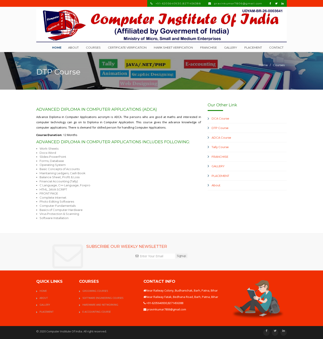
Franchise (208, 47)
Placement (253, 47)
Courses (93, 47)
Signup (181, 256)
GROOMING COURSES (95, 290)
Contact (276, 47)
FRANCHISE (220, 156)
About (73, 47)
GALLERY (218, 166)
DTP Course (220, 128)
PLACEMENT (220, 176)
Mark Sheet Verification (173, 47)
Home (57, 47)
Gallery (230, 47)
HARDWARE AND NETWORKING (100, 304)
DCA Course (220, 118)
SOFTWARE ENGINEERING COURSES (102, 297)
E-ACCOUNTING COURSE (96, 311)
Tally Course (220, 147)
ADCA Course (221, 137)
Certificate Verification (127, 47)
